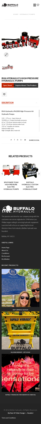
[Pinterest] (17, 140)
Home (15, 14)
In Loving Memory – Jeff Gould (20, 352)
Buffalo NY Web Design (16, 413)
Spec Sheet (7, 85)
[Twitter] (11, 140)
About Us (5, 250)
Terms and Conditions (9, 418)
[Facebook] (14, 140)
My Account (6, 256)
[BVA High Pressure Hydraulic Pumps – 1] (7, 67)
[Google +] (21, 140)
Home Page (5, 247)
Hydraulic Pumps (27, 14)
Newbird (30, 413)
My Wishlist (6, 259)
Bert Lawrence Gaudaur (20, 309)
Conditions (5, 253)
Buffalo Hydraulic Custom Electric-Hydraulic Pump (30, 185)
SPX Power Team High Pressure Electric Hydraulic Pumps (11, 185)
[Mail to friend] (25, 140)
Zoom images (6, 54)
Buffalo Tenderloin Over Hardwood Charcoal (20, 394)
